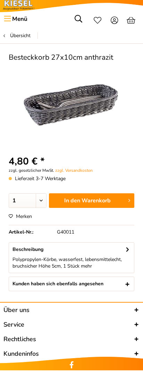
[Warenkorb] (132, 21)
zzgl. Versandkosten (74, 170)
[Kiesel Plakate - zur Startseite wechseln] (18, 5)
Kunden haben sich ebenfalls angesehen (57, 283)
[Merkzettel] (97, 21)
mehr (86, 266)
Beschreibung (27, 249)
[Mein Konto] (114, 21)
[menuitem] (15, 19)
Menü (19, 19)
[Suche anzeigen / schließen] (78, 21)
